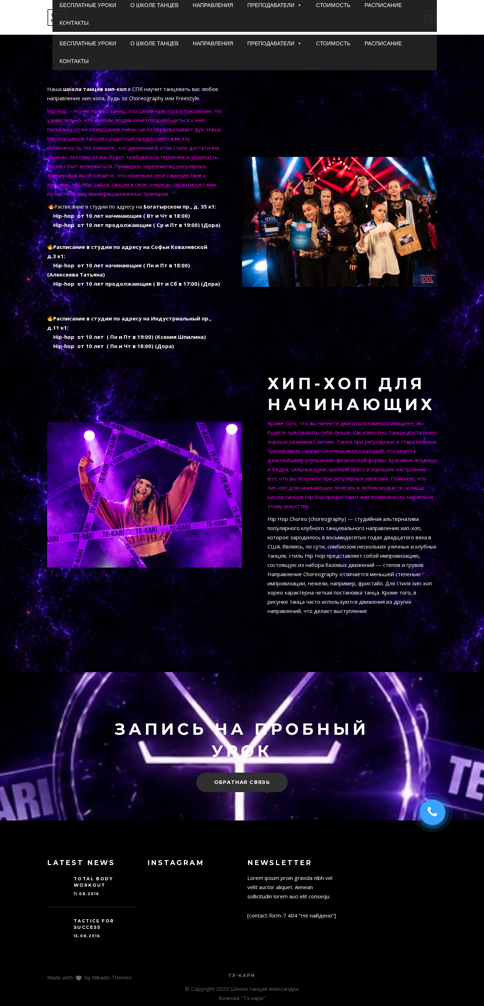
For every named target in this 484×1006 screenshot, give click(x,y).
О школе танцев (154, 43)
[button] (299, 43)
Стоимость (333, 43)
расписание (383, 43)
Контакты (74, 61)
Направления (213, 43)
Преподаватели (270, 43)
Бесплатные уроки (88, 43)
